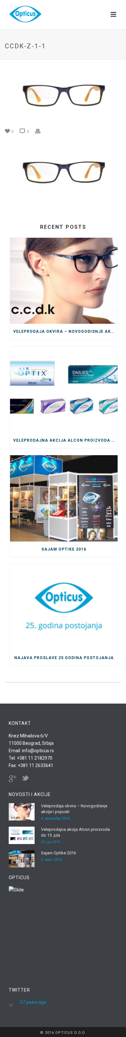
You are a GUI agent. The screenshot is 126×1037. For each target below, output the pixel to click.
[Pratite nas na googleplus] (12, 778)
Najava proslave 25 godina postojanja (64, 658)
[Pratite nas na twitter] (25, 778)
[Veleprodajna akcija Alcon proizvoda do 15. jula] (64, 389)
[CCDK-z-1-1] (63, 94)
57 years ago (33, 1002)
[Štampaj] (41, 131)
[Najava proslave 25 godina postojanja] (64, 607)
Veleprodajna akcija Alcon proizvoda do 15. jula (65, 440)
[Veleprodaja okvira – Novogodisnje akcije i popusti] (64, 281)
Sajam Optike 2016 (63, 549)
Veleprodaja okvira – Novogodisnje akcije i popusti (65, 331)
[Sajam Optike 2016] (64, 498)
